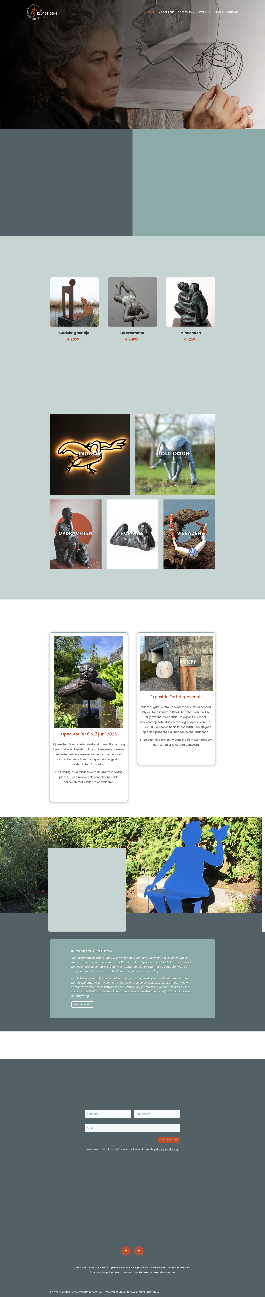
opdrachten (132, 1211)
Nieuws (218, 12)
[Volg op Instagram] (139, 1251)
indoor (132, 1201)
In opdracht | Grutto (91, 951)
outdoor (132, 1206)
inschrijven (169, 1139)
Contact (232, 12)
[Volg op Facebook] (126, 1251)
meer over (176, 757)
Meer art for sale (133, 353)
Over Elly (204, 12)
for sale (132, 1221)
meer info (66, 205)
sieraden (132, 1216)
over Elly (191, 1201)
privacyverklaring (166, 1149)
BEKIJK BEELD (82, 1004)
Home (150, 12)
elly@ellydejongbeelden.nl (74, 1216)
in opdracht (190, 1206)
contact (191, 1216)
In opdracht (166, 12)
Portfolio (185, 12)
